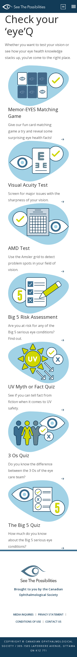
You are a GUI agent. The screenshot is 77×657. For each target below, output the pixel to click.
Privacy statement (51, 614)
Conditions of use (28, 621)
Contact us (53, 621)
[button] (73, 6)
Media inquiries (23, 614)
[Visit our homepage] (23, 6)
